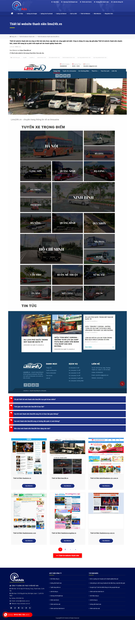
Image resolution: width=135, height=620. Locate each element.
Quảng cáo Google (32, 13)
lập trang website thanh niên (99, 57)
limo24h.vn (31, 57)
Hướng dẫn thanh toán (102, 2)
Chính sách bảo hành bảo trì (57, 608)
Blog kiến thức (109, 13)
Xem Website (29, 486)
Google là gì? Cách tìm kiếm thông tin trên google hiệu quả (105, 587)
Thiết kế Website (85, 13)
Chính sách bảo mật (55, 604)
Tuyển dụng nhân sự (55, 587)
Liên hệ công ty (54, 591)
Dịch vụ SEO (73, 13)
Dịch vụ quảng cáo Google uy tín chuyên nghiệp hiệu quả (104, 579)
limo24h (25, 57)
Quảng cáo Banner (61, 13)
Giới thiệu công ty (54, 579)
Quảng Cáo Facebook (47, 13)
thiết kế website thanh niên (69, 57)
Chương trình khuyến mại (70, 2)
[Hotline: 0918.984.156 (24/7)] (5, 614)
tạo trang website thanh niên (84, 57)
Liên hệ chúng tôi (118, 2)
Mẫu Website (97, 13)
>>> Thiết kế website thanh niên (67, 556)
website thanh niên (41, 57)
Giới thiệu (56, 2)
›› (75, 549)
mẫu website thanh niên (54, 57)
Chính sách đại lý (86, 2)
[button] (67, 399)
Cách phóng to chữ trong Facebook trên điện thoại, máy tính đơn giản (107, 583)
